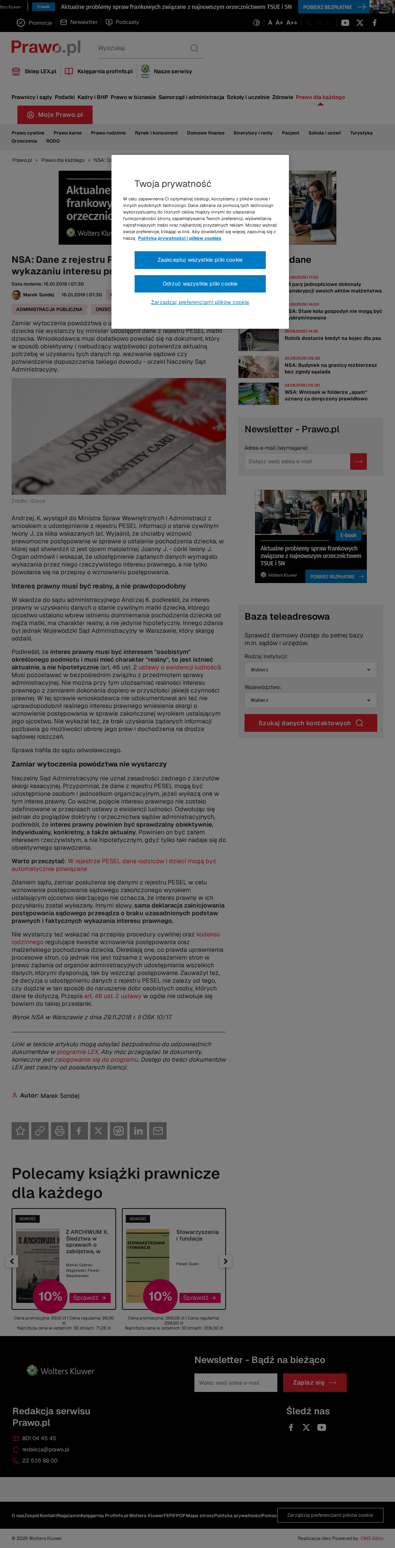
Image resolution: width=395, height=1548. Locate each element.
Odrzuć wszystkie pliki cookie (200, 283)
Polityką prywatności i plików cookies (179, 238)
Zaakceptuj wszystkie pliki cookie (200, 259)
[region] (200, 242)
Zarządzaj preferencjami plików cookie (200, 302)
